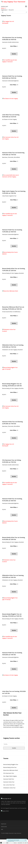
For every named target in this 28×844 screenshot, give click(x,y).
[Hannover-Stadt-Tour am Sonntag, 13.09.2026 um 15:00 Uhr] (14, 219)
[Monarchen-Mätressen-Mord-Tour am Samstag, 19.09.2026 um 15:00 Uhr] (14, 297)
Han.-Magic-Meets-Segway (10, 776)
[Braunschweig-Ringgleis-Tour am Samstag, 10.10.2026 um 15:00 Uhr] (14, 604)
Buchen (14, 54)
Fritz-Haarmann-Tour (8, 773)
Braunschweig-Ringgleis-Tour (10, 764)
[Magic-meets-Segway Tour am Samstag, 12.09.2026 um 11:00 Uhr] (14, 181)
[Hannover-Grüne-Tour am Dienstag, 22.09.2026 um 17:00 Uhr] (14, 411)
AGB (2, 829)
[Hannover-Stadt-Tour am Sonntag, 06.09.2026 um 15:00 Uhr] (14, 66)
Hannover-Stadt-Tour (8, 779)
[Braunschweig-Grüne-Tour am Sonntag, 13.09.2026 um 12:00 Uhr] (14, 258)
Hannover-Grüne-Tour (8, 782)
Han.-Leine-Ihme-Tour (9, 785)
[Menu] (26, 6)
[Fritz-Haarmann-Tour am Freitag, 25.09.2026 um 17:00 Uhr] (14, 450)
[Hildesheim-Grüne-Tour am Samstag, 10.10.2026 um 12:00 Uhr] (14, 565)
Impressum (3, 824)
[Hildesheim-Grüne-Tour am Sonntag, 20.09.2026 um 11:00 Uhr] (14, 335)
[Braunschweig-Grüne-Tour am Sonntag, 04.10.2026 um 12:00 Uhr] (14, 527)
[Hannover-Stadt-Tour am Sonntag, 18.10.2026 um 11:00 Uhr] (14, 642)
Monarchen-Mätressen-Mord (10, 770)
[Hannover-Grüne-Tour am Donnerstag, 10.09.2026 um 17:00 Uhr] (14, 142)
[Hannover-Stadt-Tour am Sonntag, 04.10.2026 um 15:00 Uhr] (14, 488)
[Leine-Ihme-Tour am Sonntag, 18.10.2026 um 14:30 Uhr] (14, 681)
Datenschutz (4, 826)
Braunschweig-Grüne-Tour (10, 767)
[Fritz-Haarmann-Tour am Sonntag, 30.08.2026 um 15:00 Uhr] (14, 27)
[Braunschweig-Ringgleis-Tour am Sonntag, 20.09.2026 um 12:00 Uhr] (14, 373)
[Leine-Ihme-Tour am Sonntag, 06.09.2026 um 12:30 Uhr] (14, 104)
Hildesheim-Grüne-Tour (9, 788)
